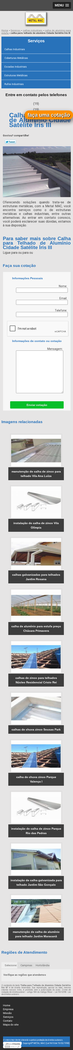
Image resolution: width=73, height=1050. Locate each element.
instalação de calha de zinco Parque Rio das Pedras (36, 831)
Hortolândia (42, 965)
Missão (7, 1013)
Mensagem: (55, 348)
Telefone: (61, 310)
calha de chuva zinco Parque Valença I (36, 779)
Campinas (26, 965)
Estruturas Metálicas (16, 75)
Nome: (63, 286)
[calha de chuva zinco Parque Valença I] (36, 756)
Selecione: (11, 965)
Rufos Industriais (14, 84)
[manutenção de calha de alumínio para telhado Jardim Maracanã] (36, 911)
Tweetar (10, 142)
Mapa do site (10, 1024)
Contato (7, 1020)
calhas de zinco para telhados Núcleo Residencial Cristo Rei (36, 680)
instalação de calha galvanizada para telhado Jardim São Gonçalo (36, 882)
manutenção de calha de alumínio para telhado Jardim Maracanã (36, 934)
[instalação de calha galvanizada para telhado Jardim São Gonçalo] (36, 859)
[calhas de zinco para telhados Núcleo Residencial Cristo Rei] (36, 657)
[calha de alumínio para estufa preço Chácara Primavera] (36, 605)
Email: (63, 298)
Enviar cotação (37, 405)
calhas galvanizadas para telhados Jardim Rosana (36, 577)
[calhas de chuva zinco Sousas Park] (36, 708)
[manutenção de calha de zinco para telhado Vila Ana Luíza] (36, 450)
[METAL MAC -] (36, 19)
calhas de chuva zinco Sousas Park (36, 729)
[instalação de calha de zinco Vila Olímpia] (36, 502)
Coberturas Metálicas (16, 58)
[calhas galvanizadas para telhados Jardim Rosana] (36, 553)
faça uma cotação (49, 115)
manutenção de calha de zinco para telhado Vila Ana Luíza (36, 474)
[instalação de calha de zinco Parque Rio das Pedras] (36, 807)
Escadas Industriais (15, 66)
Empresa (8, 1009)
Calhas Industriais (14, 49)
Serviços (36, 41)
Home (6, 1005)
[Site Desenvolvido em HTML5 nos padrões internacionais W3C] (12, 1046)
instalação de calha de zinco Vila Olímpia (36, 525)
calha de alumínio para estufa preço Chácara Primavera (36, 628)
